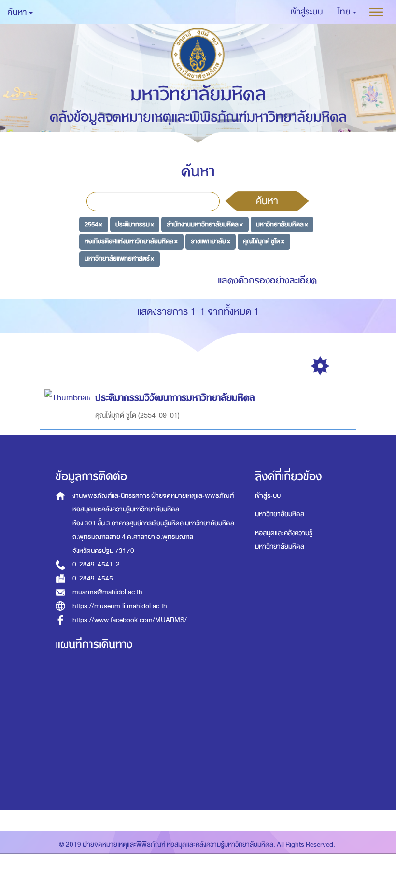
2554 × (93, 223)
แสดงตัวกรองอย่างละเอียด (267, 280)
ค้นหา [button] (17, 12)
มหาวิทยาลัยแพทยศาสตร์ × (119, 258)
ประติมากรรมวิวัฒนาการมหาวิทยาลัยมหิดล (175, 398)
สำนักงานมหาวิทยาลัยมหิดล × (205, 223)
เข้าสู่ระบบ (268, 496)
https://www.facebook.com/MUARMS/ (129, 620)
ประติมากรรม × (134, 223)
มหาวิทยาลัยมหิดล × (282, 223)
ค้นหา (267, 201)
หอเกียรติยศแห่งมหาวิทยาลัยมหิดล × (131, 241)
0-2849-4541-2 (96, 564)
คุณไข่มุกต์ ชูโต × (263, 241)
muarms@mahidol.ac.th (107, 592)
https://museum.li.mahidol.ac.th (119, 606)
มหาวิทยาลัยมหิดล (279, 514)
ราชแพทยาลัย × (210, 241)
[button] (347, 12)
